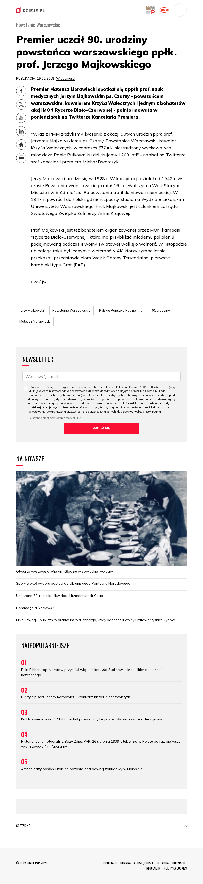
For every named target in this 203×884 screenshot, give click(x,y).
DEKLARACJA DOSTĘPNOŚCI (136, 862)
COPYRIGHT (179, 862)
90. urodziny (160, 310)
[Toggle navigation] (180, 10)
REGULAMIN (153, 868)
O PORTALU (110, 862)
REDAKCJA (163, 862)
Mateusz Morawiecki (35, 321)
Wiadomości (65, 78)
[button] (185, 826)
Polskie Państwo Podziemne (121, 310)
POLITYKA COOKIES (175, 868)
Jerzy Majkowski (31, 310)
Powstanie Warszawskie (71, 310)
